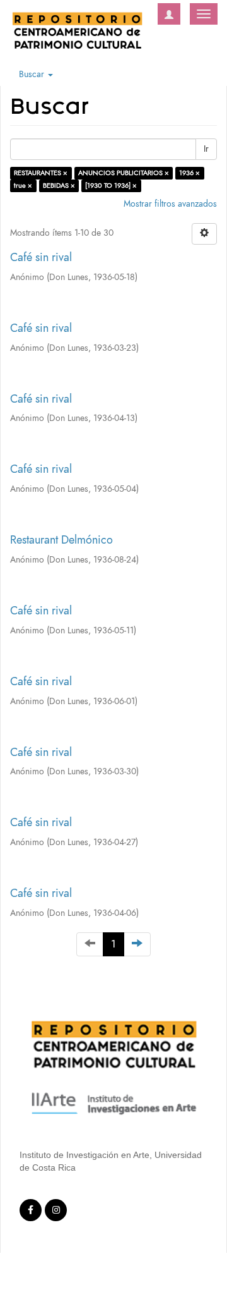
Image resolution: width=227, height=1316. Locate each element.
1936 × (189, 173)
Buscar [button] (33, 74)
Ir (206, 149)
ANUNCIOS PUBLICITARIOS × (123, 173)
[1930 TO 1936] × (111, 185)
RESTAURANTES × (40, 173)
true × (23, 185)
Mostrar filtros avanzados (170, 204)
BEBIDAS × (59, 185)
